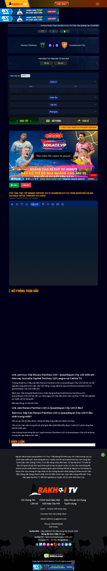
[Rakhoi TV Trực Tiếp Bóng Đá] (17, 3)
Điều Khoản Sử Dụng (75, 500)
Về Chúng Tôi (28, 500)
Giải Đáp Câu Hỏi (51, 503)
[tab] (24, 120)
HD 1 (15, 185)
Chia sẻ (85, 120)
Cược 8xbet (61, 3)
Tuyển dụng (70, 503)
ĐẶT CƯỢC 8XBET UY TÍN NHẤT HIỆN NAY (79, 128)
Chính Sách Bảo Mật (49, 500)
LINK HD (25, 185)
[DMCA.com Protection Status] (53, 555)
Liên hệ (34, 503)
